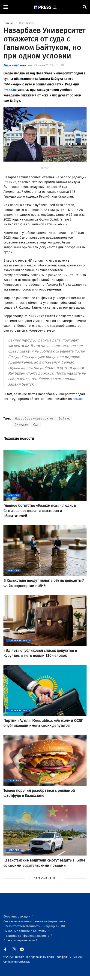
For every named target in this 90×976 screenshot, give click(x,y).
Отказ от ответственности (22, 926)
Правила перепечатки (19, 940)
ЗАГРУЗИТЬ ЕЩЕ (45, 878)
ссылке (78, 399)
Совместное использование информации (33, 921)
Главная (8, 22)
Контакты (40, 931)
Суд (35, 424)
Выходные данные (16, 931)
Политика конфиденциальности (26, 935)
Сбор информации (17, 916)
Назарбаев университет (34, 418)
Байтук (64, 418)
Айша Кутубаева (14, 65)
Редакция (51, 926)
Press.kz (10, 90)
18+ (63, 926)
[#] (45, 7)
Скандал (21, 424)
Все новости (26, 22)
